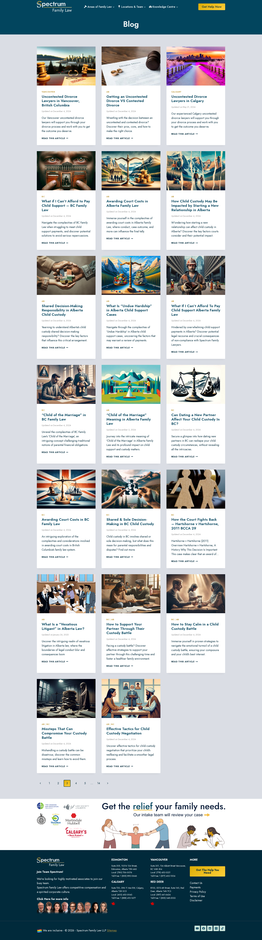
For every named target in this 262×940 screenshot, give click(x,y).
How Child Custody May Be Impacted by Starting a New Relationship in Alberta (195, 205)
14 (98, 783)
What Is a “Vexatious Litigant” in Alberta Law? (63, 626)
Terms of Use (197, 896)
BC (43, 196)
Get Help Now (212, 7)
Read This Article (55, 138)
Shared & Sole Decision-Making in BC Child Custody (130, 521)
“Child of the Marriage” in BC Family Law (64, 417)
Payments (195, 887)
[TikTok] (222, 928)
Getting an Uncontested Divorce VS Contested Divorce (126, 101)
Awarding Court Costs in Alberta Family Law (127, 203)
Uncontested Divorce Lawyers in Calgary (189, 99)
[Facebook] (203, 928)
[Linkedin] (210, 928)
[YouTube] (197, 928)
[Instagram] (216, 928)
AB (107, 92)
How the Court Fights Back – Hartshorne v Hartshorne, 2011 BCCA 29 (195, 524)
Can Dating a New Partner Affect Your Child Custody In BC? (195, 419)
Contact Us (196, 883)
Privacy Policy (198, 892)
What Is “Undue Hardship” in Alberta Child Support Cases (129, 310)
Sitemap (112, 930)
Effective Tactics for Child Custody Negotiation (127, 731)
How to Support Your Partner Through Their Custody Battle (125, 629)
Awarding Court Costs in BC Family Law (65, 521)
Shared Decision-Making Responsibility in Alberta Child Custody (62, 310)
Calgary (176, 92)
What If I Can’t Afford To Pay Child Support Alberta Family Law (195, 310)
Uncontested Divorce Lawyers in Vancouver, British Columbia (61, 101)
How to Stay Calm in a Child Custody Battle (195, 626)
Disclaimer (196, 900)
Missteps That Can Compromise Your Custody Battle (64, 733)
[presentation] (66, 66)
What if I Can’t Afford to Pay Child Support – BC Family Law (66, 205)
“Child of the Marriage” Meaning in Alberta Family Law (128, 419)
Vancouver (48, 92)
